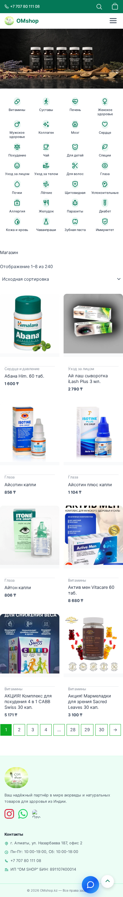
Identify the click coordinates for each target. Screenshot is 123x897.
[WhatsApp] (23, 814)
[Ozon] (36, 814)
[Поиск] (99, 6)
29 (87, 729)
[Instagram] (9, 814)
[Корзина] (115, 6)
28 (73, 729)
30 (101, 729)
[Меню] (113, 20)
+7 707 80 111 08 (25, 860)
